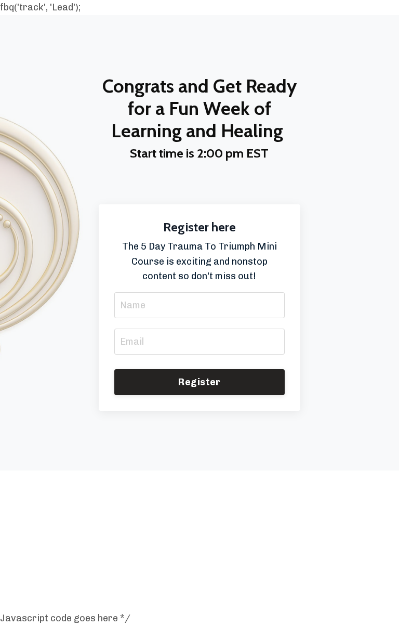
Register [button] (199, 382)
